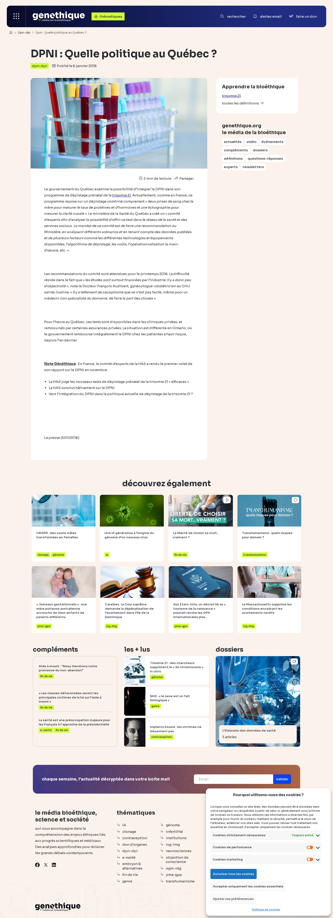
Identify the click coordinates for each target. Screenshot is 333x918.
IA (124, 825)
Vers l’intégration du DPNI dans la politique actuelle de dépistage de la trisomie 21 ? (121, 394)
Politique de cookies (266, 909)
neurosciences (178, 851)
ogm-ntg (173, 868)
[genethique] (59, 16)
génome (173, 825)
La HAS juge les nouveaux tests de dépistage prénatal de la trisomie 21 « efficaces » (119, 381)
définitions (233, 158)
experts (231, 167)
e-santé (128, 857)
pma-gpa (174, 874)
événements (272, 142)
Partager (186, 178)
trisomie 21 (231, 96)
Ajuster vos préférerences (233, 899)
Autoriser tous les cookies (233, 874)
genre (127, 881)
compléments (236, 150)
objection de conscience (177, 859)
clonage (129, 831)
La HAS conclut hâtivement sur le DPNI (82, 388)
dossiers (260, 150)
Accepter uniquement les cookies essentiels (248, 886)
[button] (282, 779)
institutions (176, 838)
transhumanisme (180, 881)
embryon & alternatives (132, 866)
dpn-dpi (39, 66)
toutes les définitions (240, 103)
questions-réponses (265, 158)
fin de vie (130, 874)
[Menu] (16, 16)
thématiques (110, 16)
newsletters (253, 167)
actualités (232, 142)
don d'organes (134, 844)
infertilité (174, 831)
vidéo (251, 142)
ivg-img (173, 844)
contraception (134, 838)
